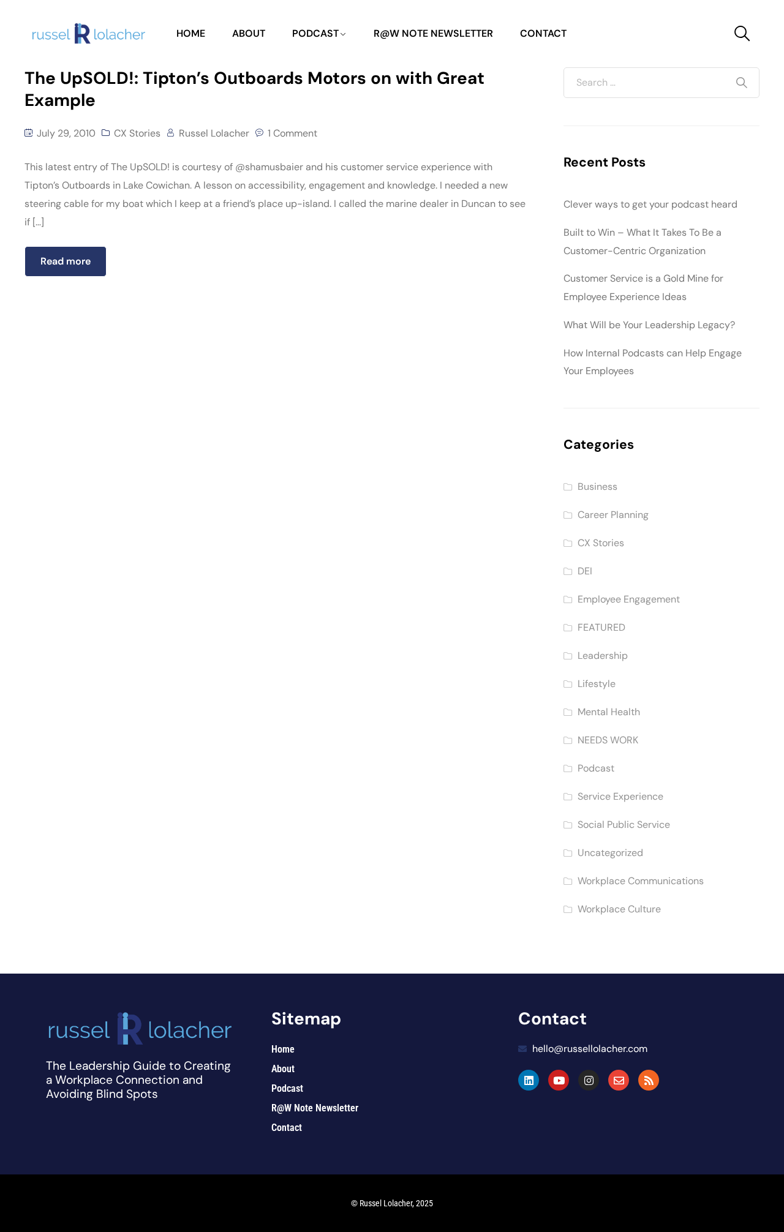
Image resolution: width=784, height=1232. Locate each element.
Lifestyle (597, 683)
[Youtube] (558, 1080)
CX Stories (137, 133)
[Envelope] (618, 1080)
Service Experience (620, 796)
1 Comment (292, 133)
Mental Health (609, 711)
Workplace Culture (619, 909)
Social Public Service (624, 824)
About (248, 33)
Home (190, 33)
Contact (543, 33)
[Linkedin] (528, 1080)
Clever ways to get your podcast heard (650, 204)
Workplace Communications (641, 880)
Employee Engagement (629, 599)
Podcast (315, 33)
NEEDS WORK (608, 740)
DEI (585, 571)
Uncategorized (610, 852)
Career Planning (613, 514)
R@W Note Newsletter (433, 33)
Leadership (603, 655)
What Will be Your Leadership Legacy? (649, 324)
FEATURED (601, 627)
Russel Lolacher (214, 133)
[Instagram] (588, 1080)
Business (597, 486)
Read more (65, 261)
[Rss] (648, 1080)
